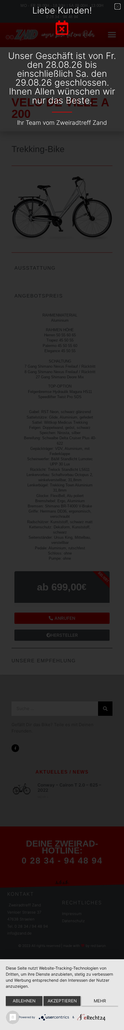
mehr (100, 1001)
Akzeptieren (62, 1001)
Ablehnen (24, 1001)
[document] (62, 515)
